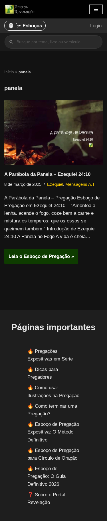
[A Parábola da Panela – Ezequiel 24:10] (53, 132)
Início (9, 72)
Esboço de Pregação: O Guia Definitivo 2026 (46, 476)
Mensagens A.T (80, 184)
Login (96, 25)
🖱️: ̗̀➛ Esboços (25, 25)
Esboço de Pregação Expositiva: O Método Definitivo (53, 432)
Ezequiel (55, 184)
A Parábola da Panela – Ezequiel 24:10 (47, 174)
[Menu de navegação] (96, 9)
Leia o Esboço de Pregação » (39, 258)
